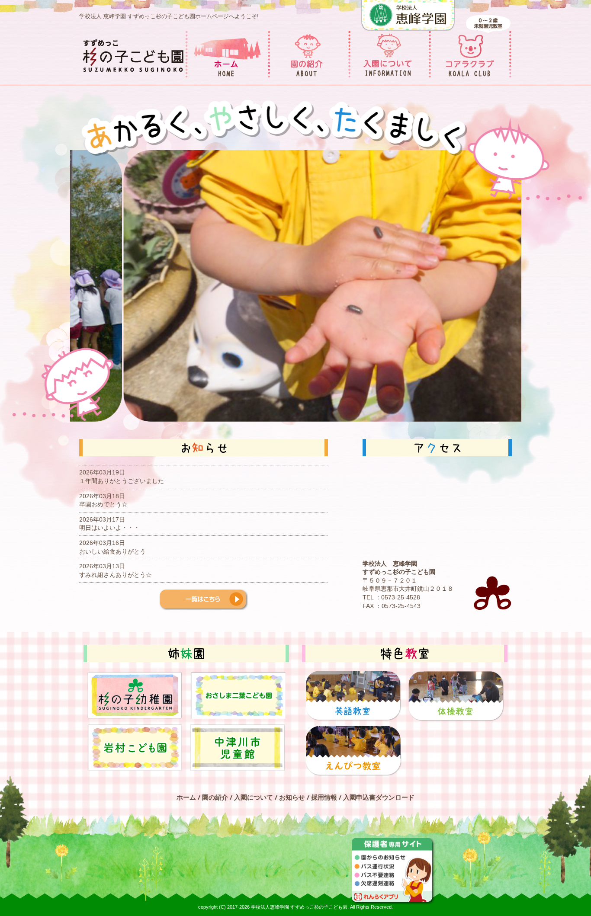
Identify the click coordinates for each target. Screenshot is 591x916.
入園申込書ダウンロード (378, 797)
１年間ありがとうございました (121, 480)
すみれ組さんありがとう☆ (115, 574)
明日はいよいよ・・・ (109, 527)
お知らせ (292, 797)
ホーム (186, 797)
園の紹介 (215, 797)
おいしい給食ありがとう (112, 551)
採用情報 (324, 797)
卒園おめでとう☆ (103, 504)
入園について (253, 797)
